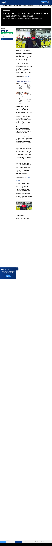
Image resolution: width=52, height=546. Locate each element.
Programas (44, 2)
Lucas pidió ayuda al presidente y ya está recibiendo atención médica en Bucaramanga (28, 541)
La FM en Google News (8, 36)
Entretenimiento (17, 5)
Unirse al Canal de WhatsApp (7, 33)
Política (10, 5)
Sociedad (49, 5)
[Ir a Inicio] (4, 2)
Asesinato (45, 541)
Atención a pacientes (10, 541)
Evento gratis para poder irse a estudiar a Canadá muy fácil (23, 179)
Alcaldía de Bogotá (19, 217)
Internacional (31, 5)
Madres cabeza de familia (25, 218)
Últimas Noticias (3, 541)
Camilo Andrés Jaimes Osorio (9, 21)
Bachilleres (25, 217)
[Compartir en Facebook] (2, 31)
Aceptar (8, 276)
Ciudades (38, 5)
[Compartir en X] (4, 31)
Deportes (44, 5)
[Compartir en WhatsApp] (7, 31)
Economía (24, 5)
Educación (17, 218)
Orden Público (4, 5)
